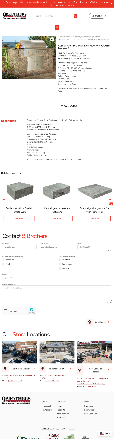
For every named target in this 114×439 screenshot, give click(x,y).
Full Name (6, 243)
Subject (4, 274)
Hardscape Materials (72, 37)
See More (19, 218)
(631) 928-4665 (89, 386)
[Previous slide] (4, 199)
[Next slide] (110, 199)
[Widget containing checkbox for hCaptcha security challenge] (19, 311)
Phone (79, 243)
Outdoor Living (87, 37)
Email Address (45, 243)
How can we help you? (9, 284)
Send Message (100, 322)
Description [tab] (8, 120)
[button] (57, 27)
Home (60, 37)
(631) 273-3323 (15, 381)
